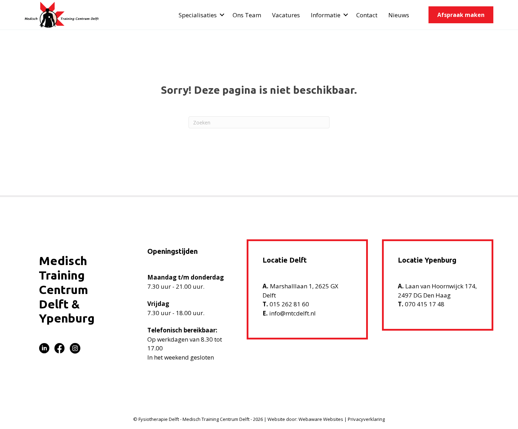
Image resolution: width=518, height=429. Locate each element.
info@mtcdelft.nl (292, 313)
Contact (366, 15)
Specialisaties (198, 15)
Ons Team (247, 15)
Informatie (325, 15)
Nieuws (398, 15)
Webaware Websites (320, 419)
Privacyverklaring (366, 419)
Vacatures (286, 15)
